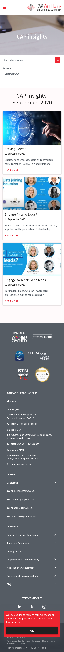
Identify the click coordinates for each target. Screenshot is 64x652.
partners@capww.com (22, 499)
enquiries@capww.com (23, 490)
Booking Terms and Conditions (22, 534)
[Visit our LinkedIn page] (20, 607)
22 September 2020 (15, 153)
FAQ (9, 584)
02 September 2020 (15, 284)
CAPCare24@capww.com (23, 516)
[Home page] (44, 8)
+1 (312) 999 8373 (30, 444)
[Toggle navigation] (5, 7)
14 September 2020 (15, 219)
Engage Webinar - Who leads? (26, 280)
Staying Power (15, 149)
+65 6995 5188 (24, 464)
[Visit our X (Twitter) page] (32, 607)
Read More (12, 169)
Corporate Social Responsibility (23, 559)
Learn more (13, 622)
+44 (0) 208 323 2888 (27, 423)
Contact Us (12, 482)
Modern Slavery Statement (20, 567)
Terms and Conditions (18, 543)
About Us (11, 401)
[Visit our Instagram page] (44, 607)
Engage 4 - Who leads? (21, 214)
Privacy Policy (14, 551)
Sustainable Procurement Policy (23, 576)
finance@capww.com (22, 507)
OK (32, 630)
